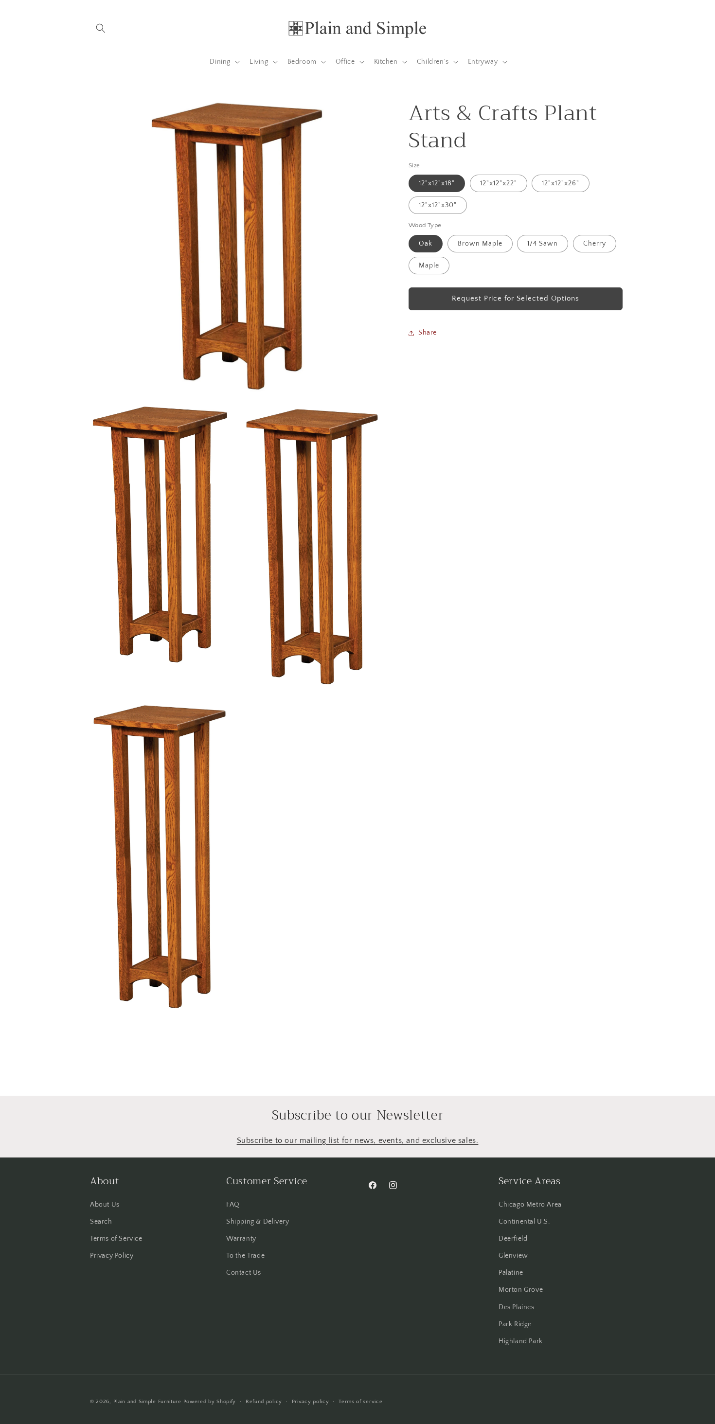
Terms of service (360, 1401)
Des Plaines (517, 1307)
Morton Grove (521, 1290)
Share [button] (427, 333)
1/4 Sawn (542, 244)
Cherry (594, 244)
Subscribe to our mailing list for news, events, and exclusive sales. (358, 1140)
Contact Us (243, 1273)
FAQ (233, 1204)
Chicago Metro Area (530, 1204)
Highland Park (521, 1341)
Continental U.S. (524, 1221)
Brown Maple (480, 244)
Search (101, 1221)
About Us (105, 1204)
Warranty (241, 1238)
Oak (425, 244)
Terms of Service (116, 1238)
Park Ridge (515, 1324)
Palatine (511, 1273)
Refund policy (264, 1401)
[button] (100, 28)
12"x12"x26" (560, 183)
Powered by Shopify (209, 1402)
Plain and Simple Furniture (147, 1402)
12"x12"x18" (437, 183)
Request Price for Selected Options (515, 298)
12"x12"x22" (498, 183)
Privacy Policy (111, 1255)
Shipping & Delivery (257, 1221)
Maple (429, 265)
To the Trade (245, 1255)
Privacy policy (310, 1401)
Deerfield (513, 1238)
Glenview (513, 1255)
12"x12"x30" (438, 205)
